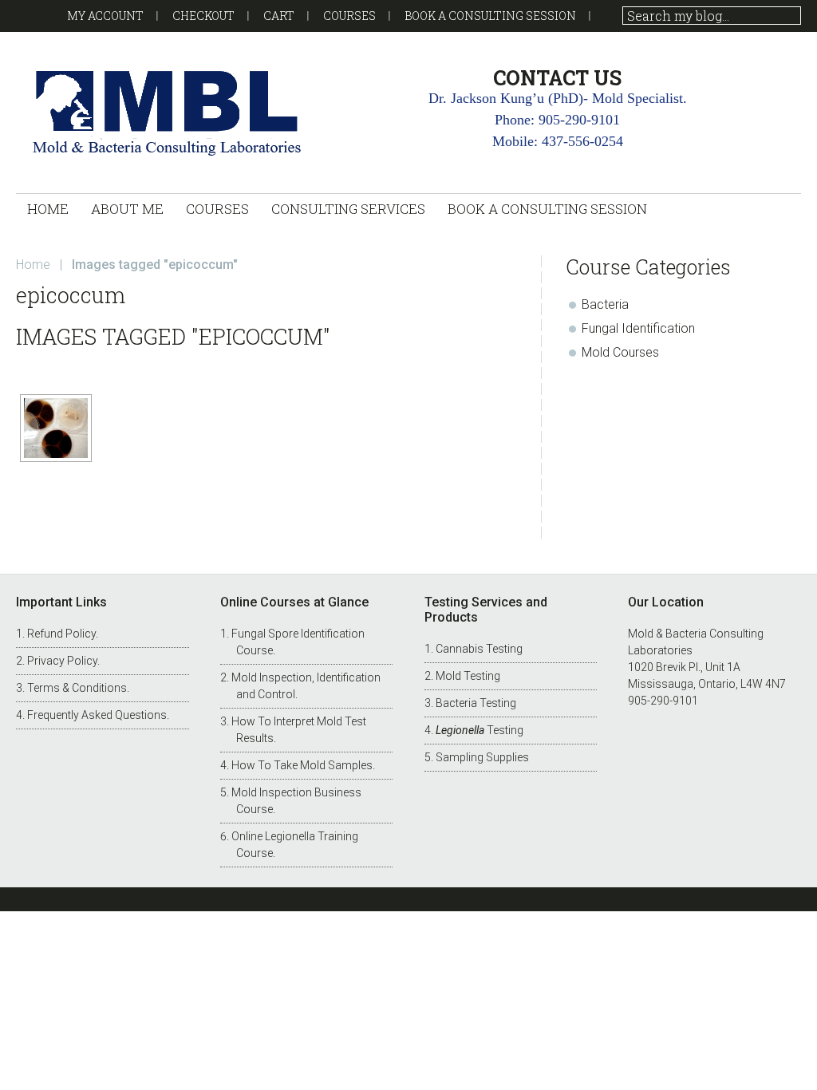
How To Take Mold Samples (302, 765)
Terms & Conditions (77, 687)
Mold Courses (620, 352)
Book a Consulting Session (490, 15)
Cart (278, 15)
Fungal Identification (638, 328)
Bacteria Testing (476, 703)
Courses (349, 15)
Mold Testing (468, 675)
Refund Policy (61, 633)
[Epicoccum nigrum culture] (56, 428)
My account (105, 15)
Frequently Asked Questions (97, 715)
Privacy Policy (62, 660)
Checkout (203, 15)
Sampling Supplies (482, 757)
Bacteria (605, 304)
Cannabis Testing (479, 648)
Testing (479, 730)
